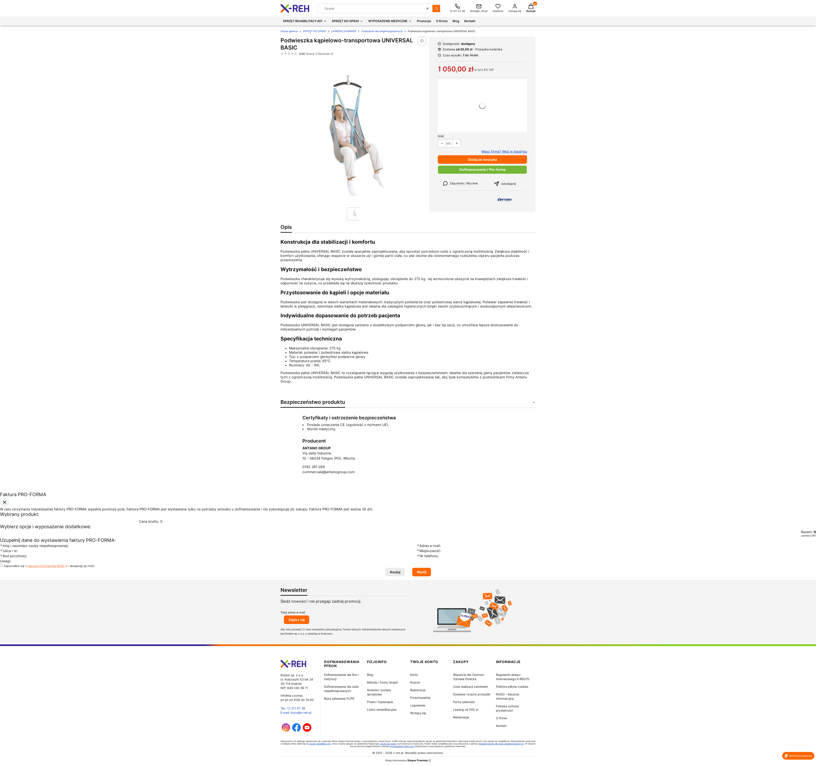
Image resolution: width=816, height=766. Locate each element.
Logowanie (417, 705)
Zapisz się (296, 620)
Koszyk (415, 682)
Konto (414, 674)
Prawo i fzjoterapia (380, 702)
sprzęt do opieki (388, 743)
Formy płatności (464, 702)
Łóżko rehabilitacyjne (382, 709)
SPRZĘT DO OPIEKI (314, 31)
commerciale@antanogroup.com (328, 472)
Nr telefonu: (428, 556)
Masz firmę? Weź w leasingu (504, 151)
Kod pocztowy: (13, 556)
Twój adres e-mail (292, 612)
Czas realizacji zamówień (470, 686)
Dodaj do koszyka (482, 159)
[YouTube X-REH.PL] (307, 730)
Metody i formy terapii (382, 682)
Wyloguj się (418, 713)
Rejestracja (417, 690)
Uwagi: (5, 561)
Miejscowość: (429, 551)
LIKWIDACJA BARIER (343, 31)
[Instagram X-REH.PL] (286, 730)
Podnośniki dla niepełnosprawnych (382, 31)
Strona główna (289, 31)
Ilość (441, 136)
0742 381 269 (313, 467)
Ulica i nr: (9, 551)
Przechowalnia (420, 697)
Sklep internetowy (406, 760)
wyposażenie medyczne (402, 746)
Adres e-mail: (429, 546)
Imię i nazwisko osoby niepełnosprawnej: (34, 546)
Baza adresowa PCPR (339, 698)
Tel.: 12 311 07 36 (292, 708)
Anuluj (395, 572)
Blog (370, 674)
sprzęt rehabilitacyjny (320, 743)
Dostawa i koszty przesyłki (471, 694)
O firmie (501, 718)
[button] (436, 8)
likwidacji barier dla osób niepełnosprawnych (501, 743)
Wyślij (421, 572)
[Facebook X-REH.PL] (296, 730)
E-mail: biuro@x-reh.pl (295, 712)
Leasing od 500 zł (465, 709)
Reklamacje (461, 717)
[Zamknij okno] (4, 502)
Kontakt (501, 726)
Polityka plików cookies (512, 686)
